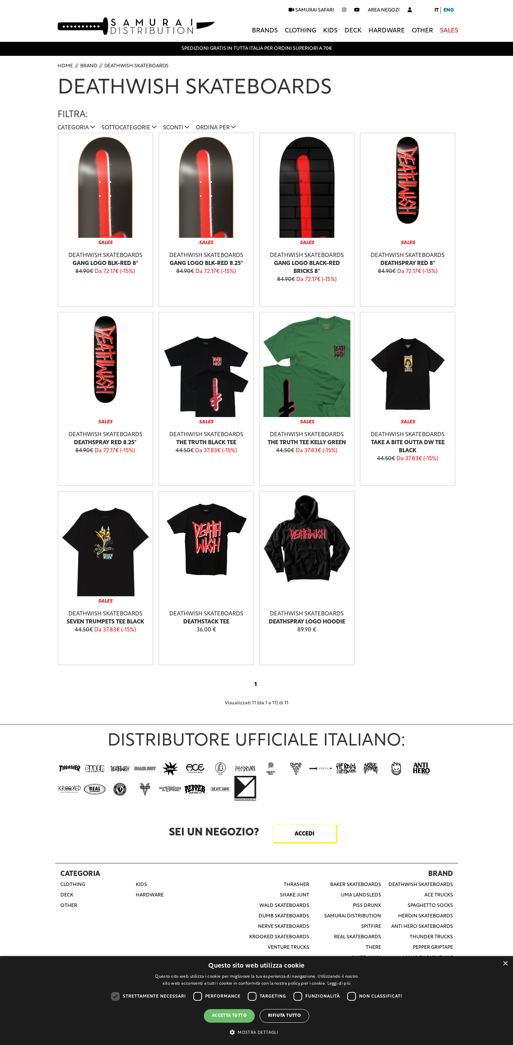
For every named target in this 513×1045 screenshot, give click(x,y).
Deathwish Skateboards (136, 66)
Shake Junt (294, 895)
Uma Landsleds (361, 895)
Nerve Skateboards (283, 926)
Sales (449, 31)
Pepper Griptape (433, 947)
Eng (449, 10)
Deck (353, 31)
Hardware (387, 31)
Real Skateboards (357, 937)
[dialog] (256, 1000)
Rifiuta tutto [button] (284, 1016)
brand (88, 66)
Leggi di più (339, 984)
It (436, 10)
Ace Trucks (438, 895)
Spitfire (371, 926)
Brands (265, 31)
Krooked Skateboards (279, 937)
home (65, 66)
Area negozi (384, 10)
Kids (330, 31)
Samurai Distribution (352, 916)
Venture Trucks (288, 947)
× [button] (505, 963)
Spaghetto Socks (430, 905)
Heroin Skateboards (425, 916)
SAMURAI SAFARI (314, 10)
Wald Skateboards (284, 905)
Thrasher (296, 884)
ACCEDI (304, 834)
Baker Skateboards (355, 884)
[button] (256, 1032)
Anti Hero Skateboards (422, 926)
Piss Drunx (367, 905)
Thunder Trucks (431, 937)
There (373, 947)
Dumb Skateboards (284, 916)
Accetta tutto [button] (229, 1016)
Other (422, 31)
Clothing (300, 31)
